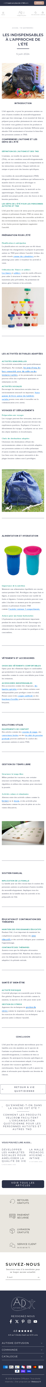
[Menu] (3, 13)
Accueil (15, 28)
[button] (35, 12)
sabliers (17, 273)
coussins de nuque (29, 732)
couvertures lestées (10, 735)
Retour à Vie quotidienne (24, 1089)
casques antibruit (25, 696)
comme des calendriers (23, 256)
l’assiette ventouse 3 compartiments (24, 609)
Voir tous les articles (23, 1184)
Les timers (7, 273)
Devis (39, 3)
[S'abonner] (38, 1277)
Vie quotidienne (26, 28)
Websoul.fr (36, 1382)
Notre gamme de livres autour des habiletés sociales (21, 396)
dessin (16, 801)
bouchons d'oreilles (10, 699)
